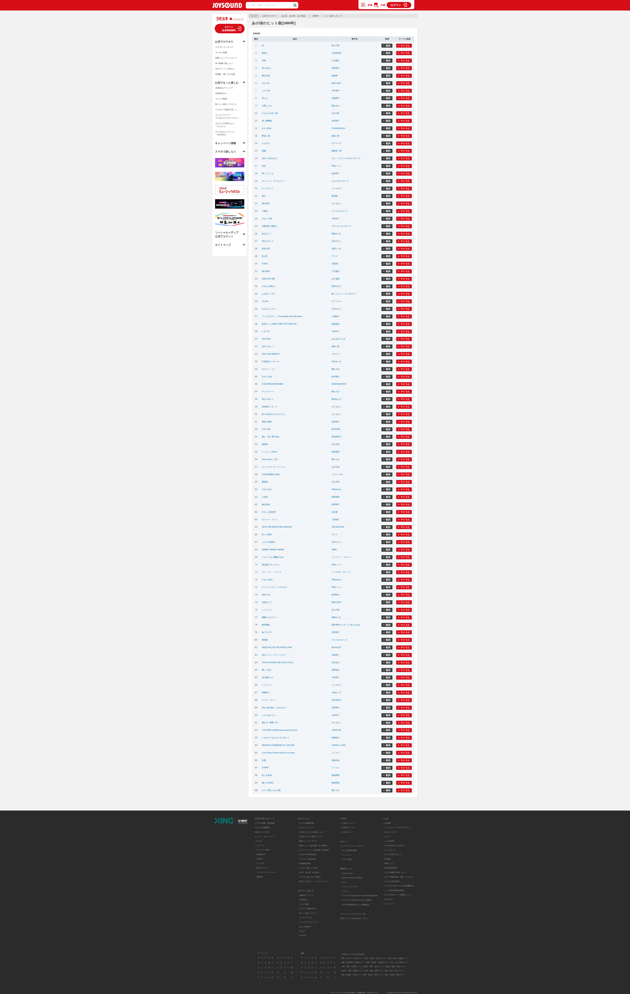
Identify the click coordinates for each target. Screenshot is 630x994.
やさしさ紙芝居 (269, 512)
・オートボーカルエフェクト (308, 922)
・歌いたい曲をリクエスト (307, 913)
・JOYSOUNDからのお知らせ (394, 845)
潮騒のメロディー (270, 617)
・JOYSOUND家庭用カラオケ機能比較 (354, 905)
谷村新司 (335, 68)
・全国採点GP (260, 854)
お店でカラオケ (269, 16)
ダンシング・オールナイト (273, 181)
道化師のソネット (270, 407)
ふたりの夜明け (269, 542)
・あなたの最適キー (304, 927)
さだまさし (336, 203)
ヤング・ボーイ (269, 700)
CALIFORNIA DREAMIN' (273, 384)
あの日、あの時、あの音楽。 (294, 16)
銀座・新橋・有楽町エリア (398, 958)
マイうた (405, 45)
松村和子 (335, 173)
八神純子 (335, 316)
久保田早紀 (336, 53)
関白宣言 (266, 203)
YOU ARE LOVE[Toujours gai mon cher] (279, 730)
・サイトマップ (388, 904)
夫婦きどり (267, 602)
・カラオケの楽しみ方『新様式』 (309, 877)
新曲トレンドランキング (226, 58)
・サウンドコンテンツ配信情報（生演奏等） (313, 850)
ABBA (334, 549)
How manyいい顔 (269, 459)
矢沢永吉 (335, 662)
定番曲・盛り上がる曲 (225, 74)
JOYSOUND (227, 6)
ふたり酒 (266, 90)
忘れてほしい (268, 346)
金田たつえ (336, 248)
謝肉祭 (265, 444)
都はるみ (335, 106)
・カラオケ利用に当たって (392, 854)
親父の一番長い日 (270, 722)
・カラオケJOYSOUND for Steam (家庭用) (356, 900)
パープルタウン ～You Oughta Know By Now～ (283, 316)
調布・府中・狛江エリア (394, 971)
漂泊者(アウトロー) (270, 565)
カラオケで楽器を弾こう (226, 109)
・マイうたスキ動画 (262, 850)
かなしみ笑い (268, 579)
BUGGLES (336, 647)
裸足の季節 (267, 422)
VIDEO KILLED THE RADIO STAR (277, 647)
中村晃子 (335, 677)
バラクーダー (337, 474)
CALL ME (266, 429)
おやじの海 (267, 376)
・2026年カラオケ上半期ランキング (310, 832)
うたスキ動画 (221, 99)
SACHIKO (266, 339)
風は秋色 (266, 504)
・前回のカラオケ (261, 868)
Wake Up (266, 595)
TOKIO (265, 264)
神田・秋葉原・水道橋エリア (377, 962)
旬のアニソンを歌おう (225, 69)
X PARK (343, 819)
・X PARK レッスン (347, 827)
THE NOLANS (338, 527)
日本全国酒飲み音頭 (271, 474)
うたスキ (258, 841)
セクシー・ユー (269, 369)
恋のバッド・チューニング (273, 655)
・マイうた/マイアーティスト (266, 872)
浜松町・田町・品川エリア (373, 966)
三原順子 (335, 519)
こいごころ (267, 610)
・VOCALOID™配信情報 (306, 854)
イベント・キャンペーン (265, 836)
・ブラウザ (344, 891)
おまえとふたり (269, 309)
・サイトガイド (346, 855)
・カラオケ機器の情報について (394, 872)
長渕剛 (334, 196)
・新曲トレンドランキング (307, 841)
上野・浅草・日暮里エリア (351, 966)
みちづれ (266, 83)
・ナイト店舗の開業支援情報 (393, 890)
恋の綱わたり (268, 677)
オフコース (336, 143)
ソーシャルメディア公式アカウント (227, 234)
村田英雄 (335, 497)
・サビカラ (301, 931)
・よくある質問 (389, 841)
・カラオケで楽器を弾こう (307, 908)
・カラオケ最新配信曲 (305, 823)
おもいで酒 (267, 218)
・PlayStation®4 (346, 873)
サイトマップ (223, 244)
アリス (334, 256)
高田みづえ (336, 234)
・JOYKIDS (301, 935)
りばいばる (267, 489)
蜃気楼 (265, 640)
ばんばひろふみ (338, 339)
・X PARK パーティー (348, 823)
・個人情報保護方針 (390, 868)
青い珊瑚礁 (267, 121)
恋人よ (265, 98)
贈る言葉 (266, 76)
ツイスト (335, 753)
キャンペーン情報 (225, 143)
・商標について (388, 863)
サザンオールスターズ (341, 226)
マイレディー (268, 391)
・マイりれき (260, 863)
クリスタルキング (339, 211)
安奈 (264, 166)
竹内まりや (336, 361)
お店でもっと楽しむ (227, 82)
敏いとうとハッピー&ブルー (344, 294)
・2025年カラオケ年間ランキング (310, 836)
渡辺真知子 (336, 437)
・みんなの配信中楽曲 (348, 850)
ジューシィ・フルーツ (341, 557)
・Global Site (388, 899)
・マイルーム (260, 845)
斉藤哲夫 (335, 738)
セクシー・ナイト (270, 519)
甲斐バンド (336, 166)
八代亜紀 (335, 60)
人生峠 (265, 497)
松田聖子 (335, 121)
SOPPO (265, 768)
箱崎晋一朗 (336, 151)
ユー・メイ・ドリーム (272, 572)
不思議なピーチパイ (271, 361)
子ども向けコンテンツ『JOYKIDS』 (225, 133)
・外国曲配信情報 (304, 863)
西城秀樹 (335, 775)
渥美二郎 (335, 136)
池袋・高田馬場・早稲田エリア (352, 962)
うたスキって (238, 19)
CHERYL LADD (339, 745)
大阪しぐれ (267, 106)
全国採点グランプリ (224, 88)
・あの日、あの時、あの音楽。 (308, 872)
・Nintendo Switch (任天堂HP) (351, 878)
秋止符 (265, 256)
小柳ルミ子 (336, 692)
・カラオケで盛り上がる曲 (307, 868)
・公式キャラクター (390, 832)
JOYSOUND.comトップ (264, 819)
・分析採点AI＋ (303, 900)
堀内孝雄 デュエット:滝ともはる (346, 625)
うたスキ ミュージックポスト (352, 846)
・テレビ (343, 882)
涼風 (264, 760)
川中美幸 (335, 90)
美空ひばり (336, 286)
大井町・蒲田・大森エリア (395, 966)
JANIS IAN (336, 730)
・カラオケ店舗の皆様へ (392, 881)
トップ (254, 16)
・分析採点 (259, 859)
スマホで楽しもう (225, 151)
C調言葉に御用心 (269, 226)
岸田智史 (335, 670)
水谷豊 (334, 512)
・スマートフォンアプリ (349, 886)
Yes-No (265, 301)
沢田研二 (335, 264)
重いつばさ (267, 670)
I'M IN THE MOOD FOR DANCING (277, 527)
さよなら (266, 143)
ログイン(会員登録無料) (229, 29)
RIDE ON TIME (268, 279)
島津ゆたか (336, 399)
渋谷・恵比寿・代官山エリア (375, 958)
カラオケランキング (224, 47)
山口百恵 (335, 113)
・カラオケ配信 (346, 859)
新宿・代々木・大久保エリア (352, 958)
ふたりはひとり (269, 715)
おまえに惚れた (269, 286)
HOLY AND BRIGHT (271, 354)
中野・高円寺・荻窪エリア (373, 975)
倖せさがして (268, 241)
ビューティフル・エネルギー (274, 587)
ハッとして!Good (269, 452)
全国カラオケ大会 (262, 832)
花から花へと (268, 399)
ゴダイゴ (335, 354)
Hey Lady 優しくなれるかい (274, 707)
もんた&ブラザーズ (340, 181)
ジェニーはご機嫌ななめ (273, 557)
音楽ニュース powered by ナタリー (354, 918)
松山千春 (335, 45)
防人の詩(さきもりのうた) (273, 414)
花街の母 (266, 248)
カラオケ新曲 (221, 52)
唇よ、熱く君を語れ (271, 437)
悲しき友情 (267, 775)
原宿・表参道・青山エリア (395, 975)
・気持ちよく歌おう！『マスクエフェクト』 (313, 881)
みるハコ (343, 841)
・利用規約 (387, 859)
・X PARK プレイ (346, 832)
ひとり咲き (267, 128)
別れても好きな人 (270, 158)
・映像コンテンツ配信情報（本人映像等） (313, 845)
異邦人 (265, 53)
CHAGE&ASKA (338, 128)
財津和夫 (335, 595)
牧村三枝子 (336, 83)
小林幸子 (335, 218)
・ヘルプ (386, 836)
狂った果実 (267, 534)
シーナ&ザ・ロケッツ (341, 572)
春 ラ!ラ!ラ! (267, 632)
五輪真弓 (335, 98)
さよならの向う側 (270, 113)
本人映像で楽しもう (224, 63)
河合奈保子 (336, 700)
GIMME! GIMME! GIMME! (273, 549)
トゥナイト (267, 685)
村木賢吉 (335, 376)
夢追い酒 (266, 136)
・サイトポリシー (389, 850)
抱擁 (264, 151)
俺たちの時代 (268, 783)
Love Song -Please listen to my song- (278, 753)
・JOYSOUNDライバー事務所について (397, 895)
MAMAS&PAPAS (339, 384)
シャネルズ (336, 188)
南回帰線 (266, 625)
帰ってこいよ (268, 173)
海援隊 (334, 76)
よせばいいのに (269, 294)
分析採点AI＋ (221, 93)
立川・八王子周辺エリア (399, 962)
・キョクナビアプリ (304, 918)
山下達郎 (335, 279)
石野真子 (335, 632)
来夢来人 (266, 692)
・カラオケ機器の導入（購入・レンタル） (398, 877)
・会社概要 (387, 823)
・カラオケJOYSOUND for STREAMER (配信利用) (359, 896)
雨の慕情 (266, 271)
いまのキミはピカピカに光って (275, 738)
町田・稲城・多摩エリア (374, 971)
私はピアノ (267, 234)
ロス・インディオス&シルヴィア (346, 158)
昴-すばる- (266, 68)
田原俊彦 (335, 324)
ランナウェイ (268, 188)
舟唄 (264, 60)
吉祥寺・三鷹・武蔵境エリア (352, 971)
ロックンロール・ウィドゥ (273, 467)
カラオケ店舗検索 (262, 827)
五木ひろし (336, 241)
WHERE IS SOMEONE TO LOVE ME (278, 745)
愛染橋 (265, 482)
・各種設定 (259, 877)
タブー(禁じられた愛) (271, 790)
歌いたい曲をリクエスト (226, 104)
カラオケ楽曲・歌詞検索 (265, 823)
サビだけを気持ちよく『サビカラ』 (225, 125)
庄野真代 (335, 707)
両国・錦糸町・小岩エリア (351, 975)
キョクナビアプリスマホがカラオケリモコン (227, 116)
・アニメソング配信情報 (306, 859)
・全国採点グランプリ (305, 895)
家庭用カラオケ (346, 869)
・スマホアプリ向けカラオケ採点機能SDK (398, 886)
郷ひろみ (335, 369)
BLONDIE (336, 429)
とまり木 (266, 331)
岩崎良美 (335, 760)
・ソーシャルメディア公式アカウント (397, 827)
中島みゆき (336, 489)
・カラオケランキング (305, 827)
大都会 (265, 211)
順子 (264, 196)
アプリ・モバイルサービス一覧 (352, 914)
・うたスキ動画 (303, 904)
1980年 (315, 16)
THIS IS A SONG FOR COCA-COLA (277, 662)
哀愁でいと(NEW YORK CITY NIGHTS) (279, 324)
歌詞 (388, 45)
